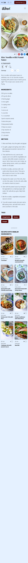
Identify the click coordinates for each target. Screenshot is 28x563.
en (5, 2)
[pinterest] (19, 54)
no (2, 2)
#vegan (4, 221)
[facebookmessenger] (24, 54)
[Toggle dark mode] (8, 2)
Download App (19, 2)
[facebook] (22, 54)
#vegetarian (6, 217)
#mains (16, 217)
